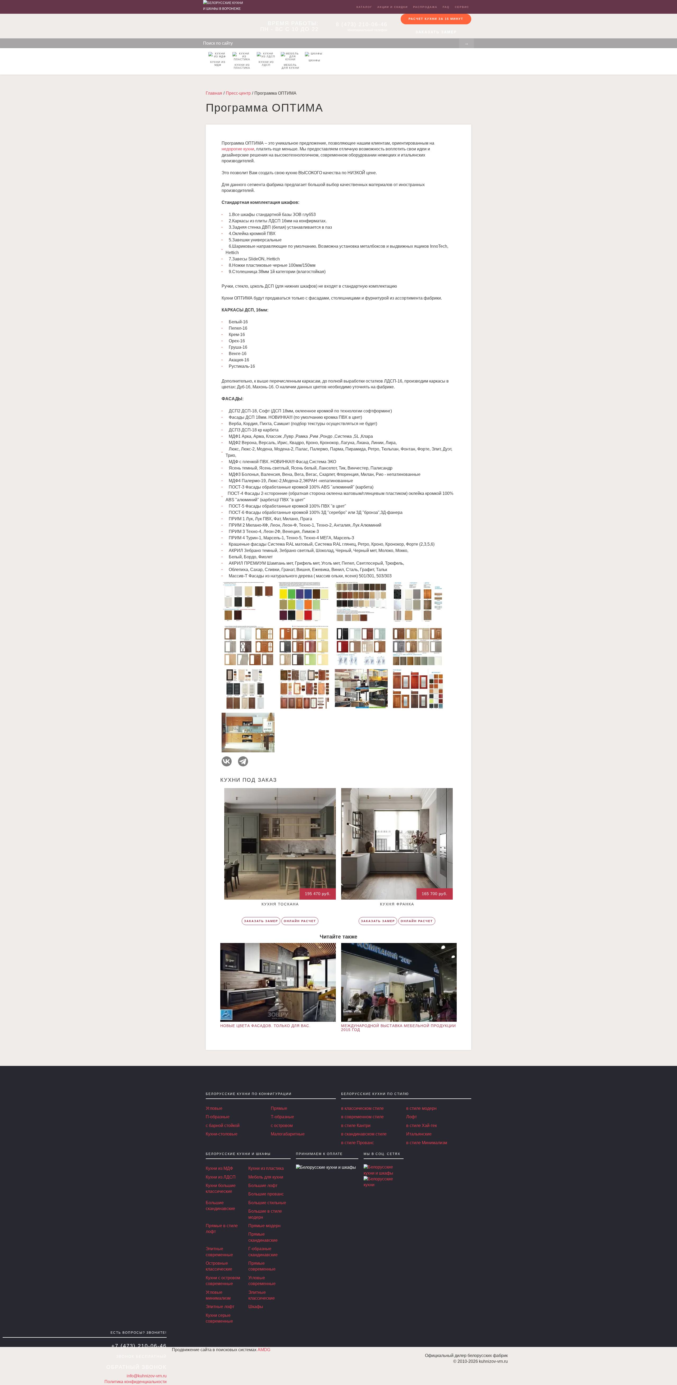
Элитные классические (261, 1295)
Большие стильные (267, 1202)
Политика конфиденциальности (135, 1381)
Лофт (411, 1117)
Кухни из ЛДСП (266, 63)
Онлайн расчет (300, 921)
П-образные (218, 1117)
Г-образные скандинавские (263, 1251)
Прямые (279, 1108)
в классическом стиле (362, 1108)
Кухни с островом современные (223, 1281)
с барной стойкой (223, 1125)
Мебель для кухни (290, 66)
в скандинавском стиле (364, 1134)
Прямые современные (262, 1266)
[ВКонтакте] (227, 761)
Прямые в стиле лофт (222, 1228)
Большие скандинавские (220, 1205)
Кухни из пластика (242, 66)
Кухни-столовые (221, 1134)
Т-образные (282, 1117)
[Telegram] (243, 761)
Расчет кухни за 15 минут (436, 18)
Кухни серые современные (219, 1318)
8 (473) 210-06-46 (361, 24)
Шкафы (314, 60)
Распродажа (425, 7)
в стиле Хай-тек (421, 1125)
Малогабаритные (288, 1134)
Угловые (214, 1108)
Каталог (364, 7)
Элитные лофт (220, 1306)
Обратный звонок (136, 1367)
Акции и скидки (392, 7)
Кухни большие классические (221, 1188)
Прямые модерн (264, 1225)
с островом (282, 1125)
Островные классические (219, 1266)
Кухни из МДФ (217, 63)
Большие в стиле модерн (265, 1214)
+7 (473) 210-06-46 (139, 1346)
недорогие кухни (238, 149)
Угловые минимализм (218, 1295)
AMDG (264, 1349)
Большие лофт (262, 1185)
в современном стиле (362, 1117)
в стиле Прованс (357, 1142)
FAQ (446, 7)
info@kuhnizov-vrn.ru (147, 1376)
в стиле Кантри (355, 1125)
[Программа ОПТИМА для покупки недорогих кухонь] (381, 1170)
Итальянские (419, 1134)
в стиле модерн (421, 1108)
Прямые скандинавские (263, 1237)
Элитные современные (219, 1251)
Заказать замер (436, 32)
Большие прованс (266, 1194)
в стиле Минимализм (426, 1142)
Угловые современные (262, 1281)
